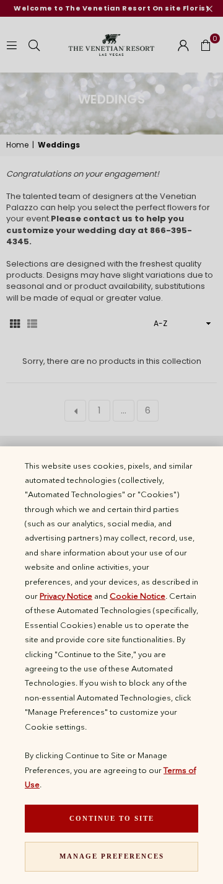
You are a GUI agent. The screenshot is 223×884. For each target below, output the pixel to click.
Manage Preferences (111, 856)
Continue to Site (111, 818)
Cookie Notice (137, 596)
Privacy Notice (66, 596)
